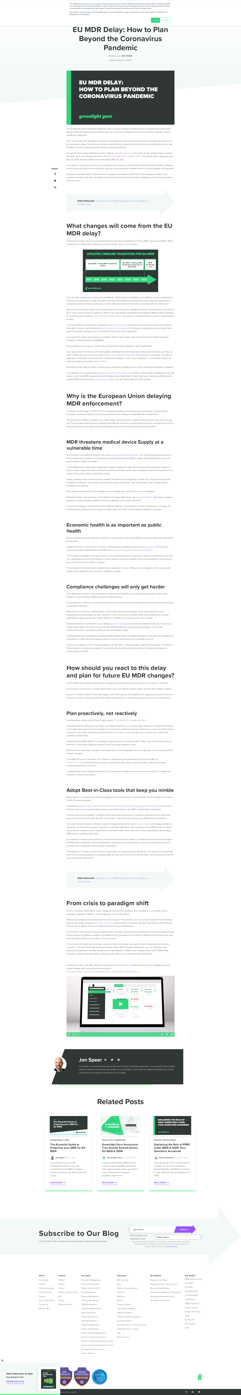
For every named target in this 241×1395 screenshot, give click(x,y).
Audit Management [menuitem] (89, 1320)
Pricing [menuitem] (61, 1300)
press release (146, 497)
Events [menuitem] (120, 1300)
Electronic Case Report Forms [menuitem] (93, 1337)
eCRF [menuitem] (187, 1328)
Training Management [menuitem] (90, 1300)
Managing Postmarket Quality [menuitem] (162, 1296)
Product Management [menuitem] (90, 1329)
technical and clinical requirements (117, 328)
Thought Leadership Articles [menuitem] (128, 1316)
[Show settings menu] (166, 1034)
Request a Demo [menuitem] (65, 1304)
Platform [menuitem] (61, 1280)
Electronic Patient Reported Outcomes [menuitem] (97, 1341)
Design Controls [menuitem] (191, 1307)
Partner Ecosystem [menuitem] (46, 1288)
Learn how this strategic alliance (108, 316)
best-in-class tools (145, 823)
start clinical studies (118, 324)
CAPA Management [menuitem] (89, 1304)
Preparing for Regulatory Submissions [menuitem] (165, 1292)
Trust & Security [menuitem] (45, 1292)
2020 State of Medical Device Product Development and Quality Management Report (119, 806)
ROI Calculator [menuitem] (123, 1280)
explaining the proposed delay (124, 455)
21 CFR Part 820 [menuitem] (191, 1295)
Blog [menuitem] (119, 1284)
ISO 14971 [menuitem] (189, 1287)
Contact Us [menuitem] (43, 1304)
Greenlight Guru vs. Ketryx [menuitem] (128, 1329)
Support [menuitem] (42, 1296)
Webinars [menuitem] (121, 1296)
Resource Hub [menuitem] (123, 1337)
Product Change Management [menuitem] (93, 1333)
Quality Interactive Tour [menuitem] (68, 1292)
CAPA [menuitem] (187, 1315)
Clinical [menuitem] (61, 1288)
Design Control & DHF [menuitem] (90, 1288)
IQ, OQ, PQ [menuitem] (189, 1319)
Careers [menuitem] (42, 1284)
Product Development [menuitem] (90, 1284)
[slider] (118, 1034)
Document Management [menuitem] (91, 1280)
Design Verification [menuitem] (192, 1311)
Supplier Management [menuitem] (90, 1324)
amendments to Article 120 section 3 (113, 372)
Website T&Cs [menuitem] (44, 1308)
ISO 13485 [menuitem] (189, 1283)
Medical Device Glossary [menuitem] (127, 1288)
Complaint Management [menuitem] (91, 1308)
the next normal (102, 922)
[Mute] (161, 1034)
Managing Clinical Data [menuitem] (159, 1300)
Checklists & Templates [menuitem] (126, 1308)
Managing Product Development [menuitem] (163, 1284)
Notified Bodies (100, 361)
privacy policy (171, 1246)
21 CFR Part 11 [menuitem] (190, 1299)
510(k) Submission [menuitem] (192, 1303)
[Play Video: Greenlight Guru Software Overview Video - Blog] (120, 1004)
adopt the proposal (122, 153)
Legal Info (73, 1392)
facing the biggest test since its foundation (133, 550)
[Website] (120, 1060)
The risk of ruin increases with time (130, 720)
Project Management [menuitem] (89, 1316)
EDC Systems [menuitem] (190, 1324)
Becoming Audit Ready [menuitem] (159, 1288)
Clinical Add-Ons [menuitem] (88, 1353)
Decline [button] (166, 20)
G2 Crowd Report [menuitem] (124, 1320)
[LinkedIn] (54, 187)
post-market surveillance (106, 379)
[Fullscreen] (171, 1034)
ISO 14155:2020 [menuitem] (191, 1291)
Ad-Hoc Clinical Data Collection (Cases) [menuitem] (97, 1345)
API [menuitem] (59, 1296)
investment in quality (76, 762)
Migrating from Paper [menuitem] (159, 1280)
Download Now (15, 1381)
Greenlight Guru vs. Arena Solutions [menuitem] (132, 1324)
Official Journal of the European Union (124, 156)
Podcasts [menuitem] (120, 1292)
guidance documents (120, 623)
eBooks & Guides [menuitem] (124, 1312)
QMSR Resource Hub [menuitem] (193, 1279)
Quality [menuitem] (61, 1284)
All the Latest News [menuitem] (47, 1300)
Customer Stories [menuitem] (124, 1304)
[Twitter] (54, 181)
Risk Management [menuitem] (88, 1292)
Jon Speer (126, 56)
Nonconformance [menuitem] (88, 1312)
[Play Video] (69, 1034)
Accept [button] (155, 20)
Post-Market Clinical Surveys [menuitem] (92, 1349)
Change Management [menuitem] (90, 1296)
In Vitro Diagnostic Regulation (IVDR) (125, 354)
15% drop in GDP (151, 546)
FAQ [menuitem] (119, 1333)
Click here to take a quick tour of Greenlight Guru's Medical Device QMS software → (104, 971)
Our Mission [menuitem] (44, 1280)
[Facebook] (54, 174)
